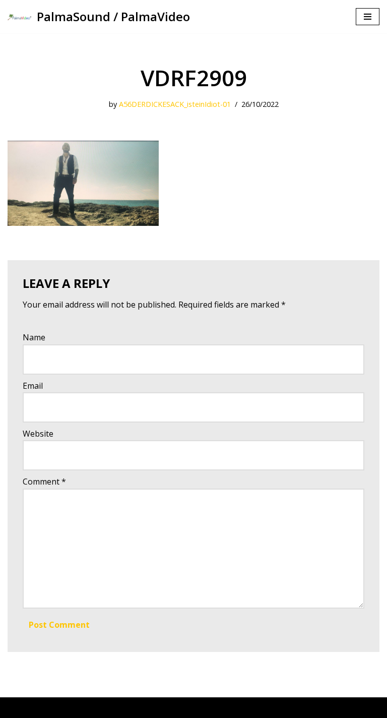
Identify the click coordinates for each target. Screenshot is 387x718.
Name (34, 337)
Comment (44, 481)
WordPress (103, 707)
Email (33, 385)
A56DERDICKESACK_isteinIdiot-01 (175, 104)
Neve (17, 707)
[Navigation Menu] (367, 16)
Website (38, 433)
